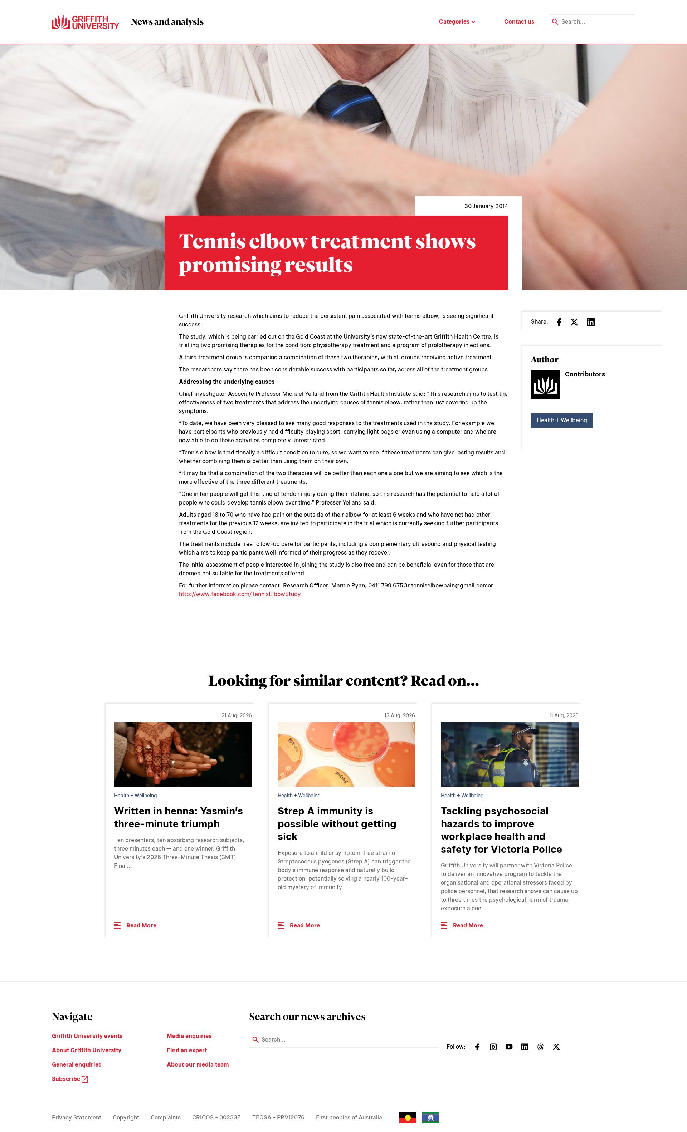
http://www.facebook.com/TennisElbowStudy (240, 594)
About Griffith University (86, 1050)
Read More (141, 925)
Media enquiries (189, 1036)
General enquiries (77, 1064)
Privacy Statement (76, 1117)
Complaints (166, 1117)
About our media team (198, 1064)
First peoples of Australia (349, 1117)
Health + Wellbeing (562, 420)
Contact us (519, 21)
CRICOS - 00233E (216, 1117)
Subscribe (67, 1079)
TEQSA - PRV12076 (278, 1117)
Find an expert (187, 1050)
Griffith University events (87, 1036)
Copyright (126, 1117)
